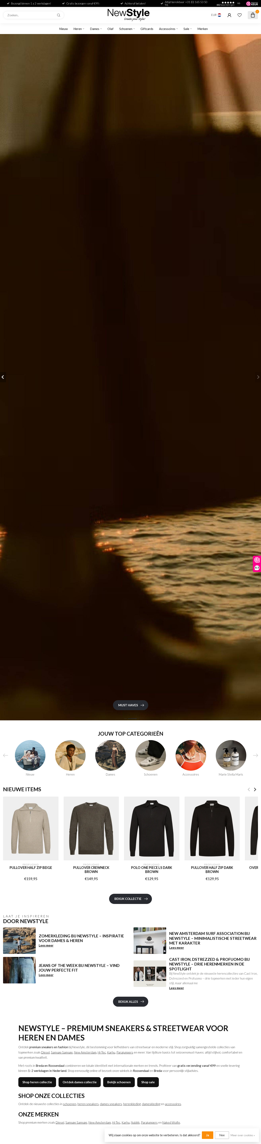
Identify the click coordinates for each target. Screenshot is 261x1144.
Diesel (45, 1052)
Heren (77, 29)
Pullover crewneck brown (91, 870)
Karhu (111, 1052)
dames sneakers (111, 1104)
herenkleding (132, 1104)
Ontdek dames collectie (80, 1082)
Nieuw (63, 29)
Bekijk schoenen (119, 1082)
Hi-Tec (102, 1052)
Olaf (110, 29)
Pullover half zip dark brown (212, 870)
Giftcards (146, 29)
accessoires (173, 1104)
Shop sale (148, 1082)
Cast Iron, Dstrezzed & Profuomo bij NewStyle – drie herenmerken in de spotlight (209, 964)
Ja (207, 1135)
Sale (186, 29)
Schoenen (125, 29)
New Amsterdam (85, 1052)
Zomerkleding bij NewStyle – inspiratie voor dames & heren (81, 938)
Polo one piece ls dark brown (151, 870)
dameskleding (151, 1104)
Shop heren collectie (37, 1082)
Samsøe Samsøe (62, 1052)
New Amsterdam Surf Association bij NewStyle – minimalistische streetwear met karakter (213, 938)
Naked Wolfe (171, 1122)
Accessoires (167, 29)
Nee (222, 1135)
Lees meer (46, 945)
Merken (202, 29)
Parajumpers (124, 1052)
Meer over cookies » (243, 1135)
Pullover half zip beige (31, 868)
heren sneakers (88, 1104)
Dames (94, 29)
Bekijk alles (128, 1001)
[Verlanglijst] (240, 15)
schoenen (69, 1104)
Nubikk (135, 1122)
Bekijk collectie (128, 898)
